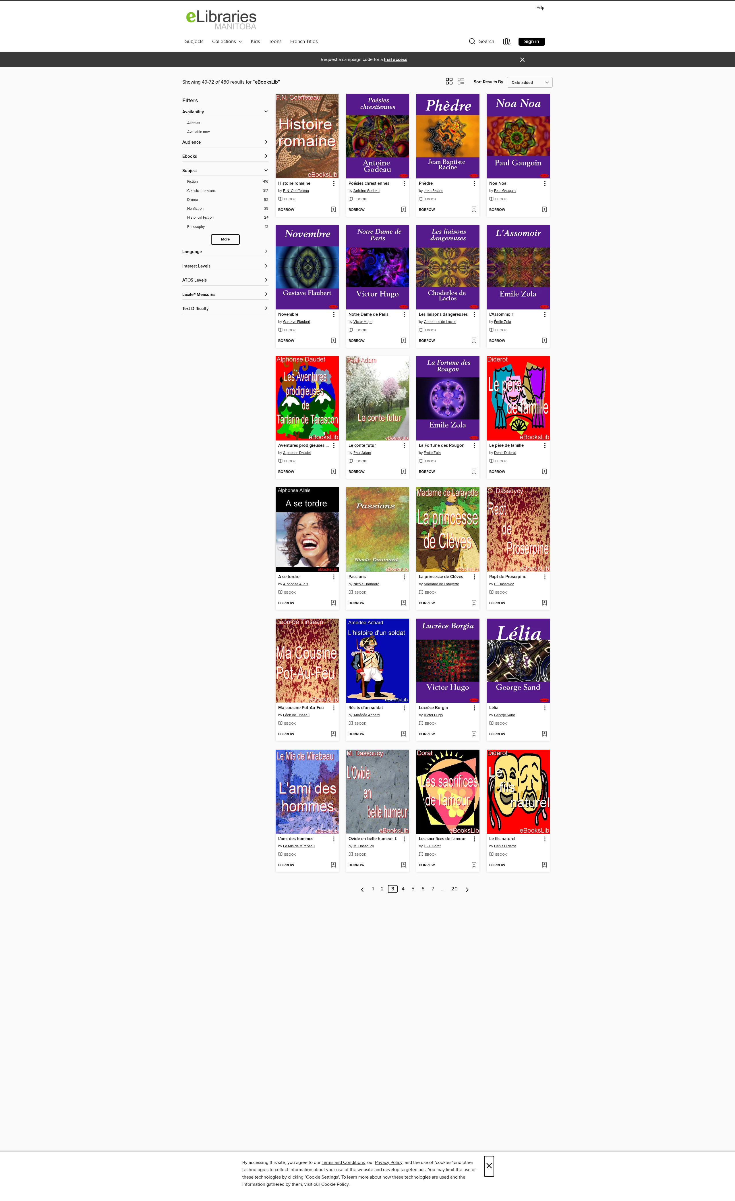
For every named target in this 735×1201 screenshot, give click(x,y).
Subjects (194, 42)
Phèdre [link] (426, 183)
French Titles (304, 42)
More (225, 239)
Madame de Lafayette (441, 584)
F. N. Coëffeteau (296, 190)
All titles (193, 123)
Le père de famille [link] (506, 445)
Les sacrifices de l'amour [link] (442, 839)
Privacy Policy (388, 1162)
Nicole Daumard (366, 584)
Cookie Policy (335, 1184)
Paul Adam (362, 453)
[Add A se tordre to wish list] (333, 603)
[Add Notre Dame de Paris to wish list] (403, 341)
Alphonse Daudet (297, 453)
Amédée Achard (366, 715)
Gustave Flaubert (296, 322)
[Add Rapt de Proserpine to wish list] (544, 603)
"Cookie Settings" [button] (322, 1177)
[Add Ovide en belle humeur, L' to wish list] (403, 865)
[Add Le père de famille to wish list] (544, 472)
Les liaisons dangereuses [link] (443, 314)
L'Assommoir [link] (501, 314)
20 (454, 889)
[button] (480, 42)
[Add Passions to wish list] (403, 603)
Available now (198, 132)
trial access (395, 60)
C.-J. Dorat (432, 846)
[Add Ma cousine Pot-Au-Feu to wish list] (333, 734)
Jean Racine (433, 190)
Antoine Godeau (366, 190)
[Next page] (467, 889)
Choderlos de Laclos (440, 322)
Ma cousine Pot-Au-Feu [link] (301, 708)
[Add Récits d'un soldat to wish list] (403, 734)
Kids (255, 42)
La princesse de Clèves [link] (441, 577)
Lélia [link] (493, 708)
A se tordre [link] (288, 577)
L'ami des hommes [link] (295, 839)
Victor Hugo (362, 322)
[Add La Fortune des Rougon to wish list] (473, 472)
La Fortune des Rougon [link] (442, 445)
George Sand (504, 715)
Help (540, 8)
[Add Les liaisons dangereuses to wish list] (473, 341)
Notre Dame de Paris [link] (368, 314)
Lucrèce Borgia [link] (433, 708)
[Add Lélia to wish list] (544, 734)
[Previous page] (362, 889)
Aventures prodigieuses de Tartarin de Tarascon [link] (304, 445)
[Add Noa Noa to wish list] (544, 210)
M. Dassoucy (363, 846)
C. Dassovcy (504, 584)
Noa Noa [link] (497, 183)
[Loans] (507, 42)
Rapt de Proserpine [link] (507, 577)
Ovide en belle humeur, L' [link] (373, 839)
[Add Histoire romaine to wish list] (333, 210)
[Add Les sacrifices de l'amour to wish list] (473, 865)
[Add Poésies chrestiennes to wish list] (403, 210)
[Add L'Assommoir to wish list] (544, 341)
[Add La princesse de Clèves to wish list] (473, 603)
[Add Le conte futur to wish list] (403, 472)
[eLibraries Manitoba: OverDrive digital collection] (221, 20)
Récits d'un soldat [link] (366, 708)
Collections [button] (225, 42)
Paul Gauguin (505, 190)
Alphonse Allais (295, 584)
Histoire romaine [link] (294, 183)
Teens (275, 42)
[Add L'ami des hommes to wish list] (333, 865)
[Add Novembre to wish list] (333, 341)
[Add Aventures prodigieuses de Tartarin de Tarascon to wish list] (333, 472)
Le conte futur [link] (362, 445)
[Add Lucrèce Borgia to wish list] (473, 734)
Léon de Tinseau (296, 715)
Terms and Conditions (343, 1162)
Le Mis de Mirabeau (299, 846)
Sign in (531, 42)
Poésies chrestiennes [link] (369, 183)
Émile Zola (502, 322)
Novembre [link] (288, 314)
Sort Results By (488, 82)
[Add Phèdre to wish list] (473, 210)
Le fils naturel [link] (502, 839)
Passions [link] (357, 577)
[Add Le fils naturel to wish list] (544, 865)
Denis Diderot (505, 453)
